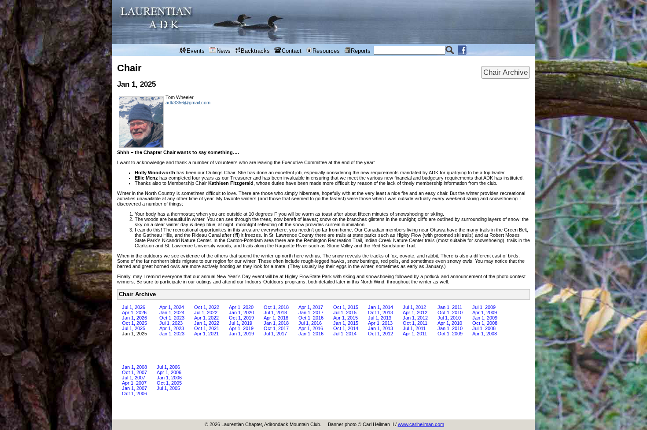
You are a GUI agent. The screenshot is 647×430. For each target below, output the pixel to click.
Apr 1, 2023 (171, 328)
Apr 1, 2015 (345, 317)
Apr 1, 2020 (241, 307)
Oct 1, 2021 (206, 328)
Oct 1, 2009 (450, 333)
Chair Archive (505, 72)
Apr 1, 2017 (310, 307)
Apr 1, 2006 (169, 372)
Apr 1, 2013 (380, 323)
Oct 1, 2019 (241, 317)
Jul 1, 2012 (414, 307)
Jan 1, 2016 (311, 333)
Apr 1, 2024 (171, 307)
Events (196, 51)
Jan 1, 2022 (206, 323)
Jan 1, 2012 (415, 317)
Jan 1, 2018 (276, 323)
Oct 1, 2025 (134, 323)
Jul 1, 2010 (449, 317)
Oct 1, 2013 (380, 312)
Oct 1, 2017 (276, 328)
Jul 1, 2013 (379, 317)
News (224, 51)
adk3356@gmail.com (187, 102)
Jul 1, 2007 (133, 377)
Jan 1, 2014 (380, 307)
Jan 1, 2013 (380, 328)
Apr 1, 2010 (449, 323)
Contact (291, 51)
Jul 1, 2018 (275, 312)
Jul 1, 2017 (275, 333)
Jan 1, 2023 (171, 333)
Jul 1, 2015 (345, 312)
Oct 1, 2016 (311, 317)
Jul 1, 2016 (310, 323)
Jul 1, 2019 (240, 323)
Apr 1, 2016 (310, 328)
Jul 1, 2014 (345, 333)
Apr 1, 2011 (415, 333)
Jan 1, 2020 (241, 312)
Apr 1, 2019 (241, 328)
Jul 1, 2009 (484, 307)
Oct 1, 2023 (171, 317)
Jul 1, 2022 (205, 312)
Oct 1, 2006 (134, 393)
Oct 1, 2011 (415, 323)
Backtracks (255, 51)
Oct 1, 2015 (345, 307)
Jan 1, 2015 (345, 323)
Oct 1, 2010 (450, 312)
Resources (326, 51)
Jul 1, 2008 (484, 328)
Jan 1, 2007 (134, 388)
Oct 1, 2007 (134, 372)
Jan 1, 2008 (134, 367)
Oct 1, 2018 (276, 307)
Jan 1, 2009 (484, 317)
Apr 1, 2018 (276, 317)
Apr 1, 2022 (206, 317)
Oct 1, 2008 (484, 323)
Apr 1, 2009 (484, 312)
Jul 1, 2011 (414, 328)
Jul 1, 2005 (168, 388)
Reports (361, 51)
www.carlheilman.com (421, 424)
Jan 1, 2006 (169, 377)
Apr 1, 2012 (415, 312)
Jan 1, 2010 (450, 328)
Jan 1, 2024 (171, 312)
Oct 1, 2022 (206, 307)
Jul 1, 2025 (133, 328)
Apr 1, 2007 (134, 383)
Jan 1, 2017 (311, 312)
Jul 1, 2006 (168, 367)
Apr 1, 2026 (134, 312)
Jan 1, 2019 (241, 333)
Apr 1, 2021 (206, 333)
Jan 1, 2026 (134, 317)
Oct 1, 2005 (169, 383)
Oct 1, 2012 (380, 333)
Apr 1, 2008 (484, 333)
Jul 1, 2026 (133, 307)
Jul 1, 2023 (171, 323)
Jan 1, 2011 (449, 307)
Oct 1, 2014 (345, 328)
